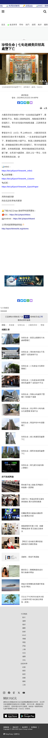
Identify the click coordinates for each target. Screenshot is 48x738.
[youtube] (23, 692)
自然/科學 (24, 663)
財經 (24, 631)
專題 (24, 642)
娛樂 (24, 678)
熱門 (27, 25)
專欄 (24, 639)
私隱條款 (34, 727)
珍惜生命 (21, 325)
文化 (24, 660)
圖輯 (24, 681)
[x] (19, 692)
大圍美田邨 (32, 325)
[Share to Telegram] (25, 102)
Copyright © (7, 729)
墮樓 (42, 325)
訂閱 (41, 317)
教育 (24, 674)
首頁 (3, 25)
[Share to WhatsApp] (28, 102)
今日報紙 (24, 614)
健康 (24, 656)
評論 (24, 646)
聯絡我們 (15, 727)
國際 (46, 25)
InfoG (24, 635)
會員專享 (13, 25)
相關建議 (6, 727)
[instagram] (4, 692)
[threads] (14, 692)
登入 (26, 317)
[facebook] (9, 692)
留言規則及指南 (4, 310)
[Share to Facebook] (18, 102)
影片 (24, 617)
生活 (24, 653)
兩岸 (40, 25)
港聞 (33, 25)
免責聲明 (25, 727)
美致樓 (11, 325)
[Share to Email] (31, 102)
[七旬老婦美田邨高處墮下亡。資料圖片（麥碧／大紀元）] (24, 69)
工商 (24, 685)
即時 (21, 25)
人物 (24, 649)
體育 (24, 671)
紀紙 (24, 667)
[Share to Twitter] (21, 102)
